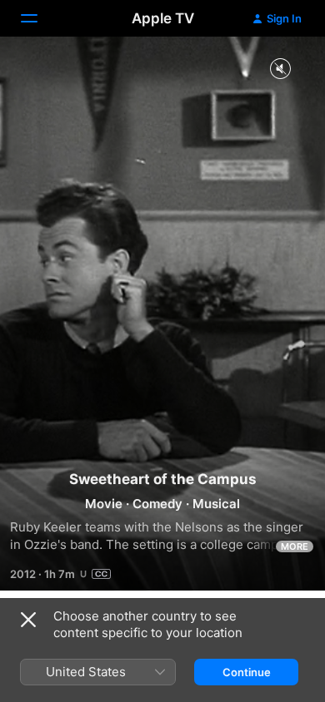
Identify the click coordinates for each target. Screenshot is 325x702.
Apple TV (163, 18)
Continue (246, 672)
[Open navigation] (39, 18)
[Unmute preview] (280, 69)
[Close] (28, 619)
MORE (294, 546)
